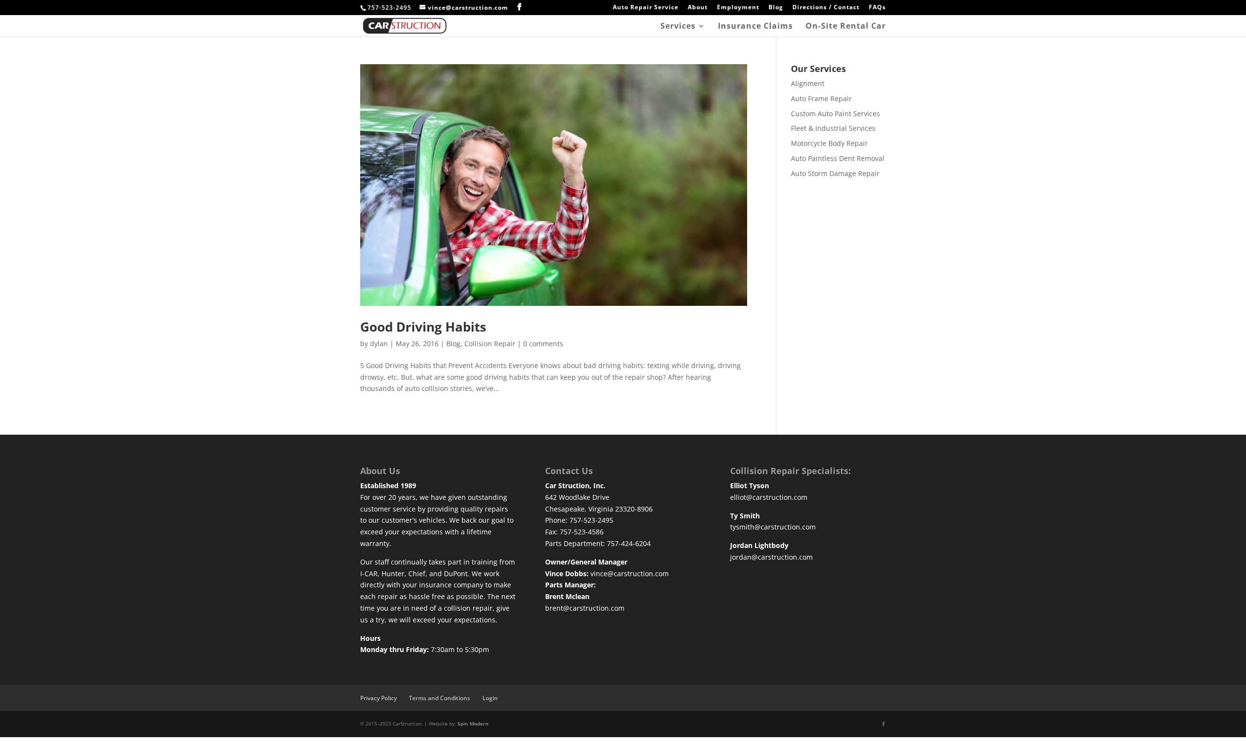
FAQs (877, 7)
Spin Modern (473, 723)
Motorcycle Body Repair (829, 143)
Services (678, 26)
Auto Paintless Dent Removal (837, 158)
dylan (379, 343)
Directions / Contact (826, 7)
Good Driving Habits (423, 327)
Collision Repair (489, 343)
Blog (776, 7)
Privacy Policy (378, 698)
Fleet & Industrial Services (833, 128)
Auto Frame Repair (821, 98)
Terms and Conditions (439, 698)
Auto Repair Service (645, 7)
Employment (738, 7)
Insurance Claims (755, 26)
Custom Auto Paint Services (835, 113)
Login (490, 698)
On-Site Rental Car (846, 26)
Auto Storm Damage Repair (835, 173)
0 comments (543, 343)
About (698, 7)
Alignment (808, 83)
